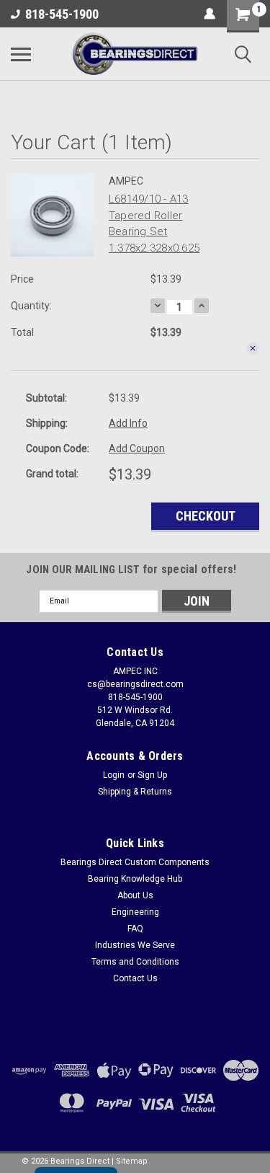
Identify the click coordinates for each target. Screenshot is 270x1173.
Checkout (205, 515)
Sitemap (132, 1161)
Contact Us (135, 978)
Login (114, 775)
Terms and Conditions (135, 962)
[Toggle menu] (21, 54)
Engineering (135, 912)
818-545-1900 (62, 14)
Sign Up (152, 775)
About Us (135, 895)
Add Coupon (137, 448)
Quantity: (31, 305)
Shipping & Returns (135, 792)
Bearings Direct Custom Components (135, 862)
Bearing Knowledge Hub (135, 879)
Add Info (128, 423)
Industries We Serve (135, 945)
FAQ (135, 929)
